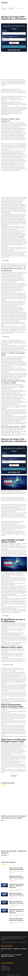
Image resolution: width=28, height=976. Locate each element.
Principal (4, 8)
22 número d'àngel (5, 967)
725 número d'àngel (5, 969)
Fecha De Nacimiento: (8, 36)
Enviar (14, 46)
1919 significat (6, 260)
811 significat (6, 615)
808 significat (6, 336)
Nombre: (4, 30)
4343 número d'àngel (8, 664)
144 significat (4, 965)
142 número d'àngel (5, 968)
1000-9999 (11, 8)
